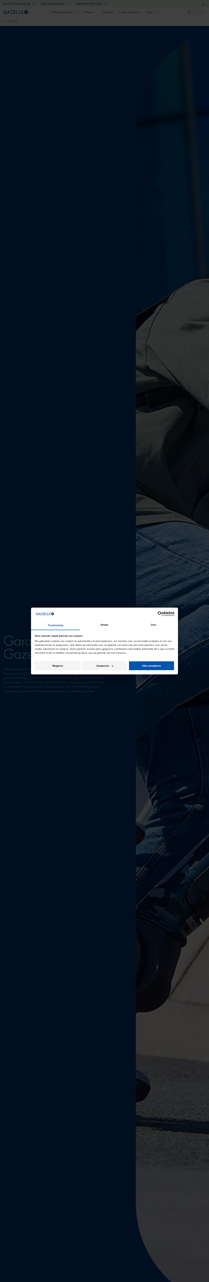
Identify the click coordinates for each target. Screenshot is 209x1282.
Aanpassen (102, 665)
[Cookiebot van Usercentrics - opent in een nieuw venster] (160, 613)
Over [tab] (153, 624)
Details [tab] (105, 624)
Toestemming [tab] (55, 625)
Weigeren (57, 665)
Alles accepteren (151, 665)
